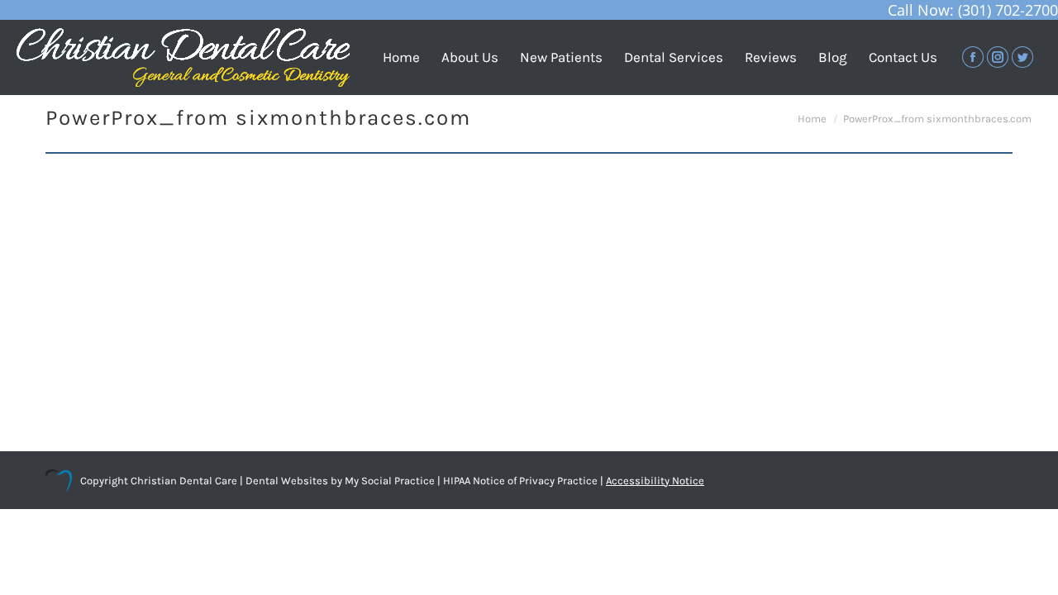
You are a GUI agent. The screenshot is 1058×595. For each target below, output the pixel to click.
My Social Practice (388, 480)
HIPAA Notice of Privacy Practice (520, 480)
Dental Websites (286, 480)
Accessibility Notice (655, 480)
